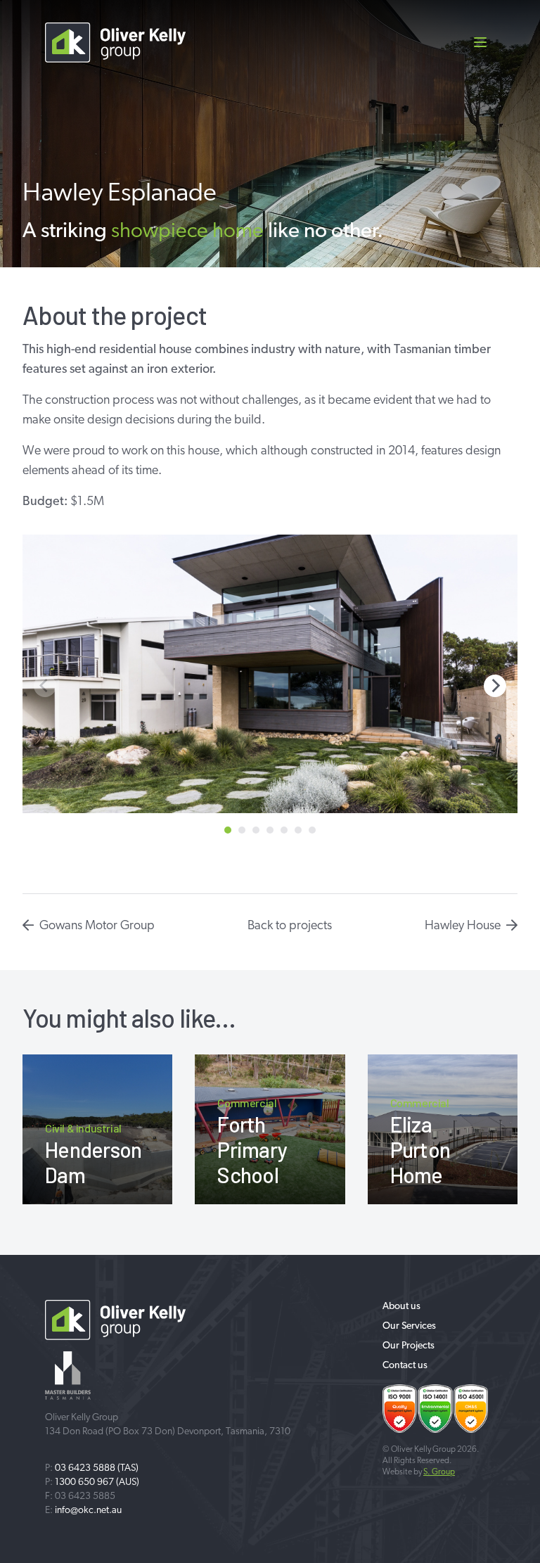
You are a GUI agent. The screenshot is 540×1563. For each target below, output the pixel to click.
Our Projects (408, 1346)
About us (401, 1306)
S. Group (439, 1472)
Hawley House (463, 926)
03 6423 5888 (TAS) (97, 1468)
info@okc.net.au (88, 1510)
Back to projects (290, 926)
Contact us (405, 1365)
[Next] (495, 686)
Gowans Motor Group (97, 926)
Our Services (409, 1326)
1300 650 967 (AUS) (97, 1482)
